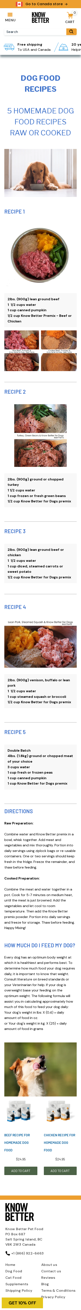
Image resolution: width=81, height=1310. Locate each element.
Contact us (51, 1271)
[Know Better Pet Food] (40, 21)
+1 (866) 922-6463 (27, 1253)
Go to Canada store (44, 4)
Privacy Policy (53, 1297)
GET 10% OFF (22, 1303)
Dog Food (13, 1271)
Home (10, 1264)
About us (49, 1264)
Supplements (16, 1284)
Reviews (48, 1277)
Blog (45, 1284)
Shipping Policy (18, 1290)
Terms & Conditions (58, 1290)
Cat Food (13, 1277)
